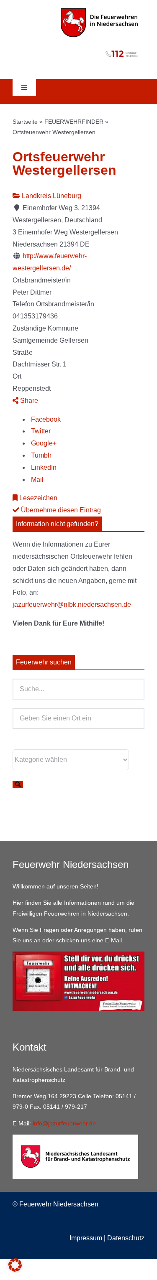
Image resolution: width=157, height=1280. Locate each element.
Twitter (40, 431)
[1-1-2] (78, 48)
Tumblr (40, 455)
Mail (36, 479)
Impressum (85, 1238)
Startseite (25, 121)
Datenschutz (125, 1238)
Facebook (45, 419)
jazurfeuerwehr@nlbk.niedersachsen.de (72, 604)
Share (28, 400)
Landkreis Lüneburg (50, 195)
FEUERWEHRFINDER (73, 121)
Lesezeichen (37, 497)
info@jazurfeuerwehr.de (64, 1123)
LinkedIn (43, 467)
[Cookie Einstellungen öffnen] (15, 1269)
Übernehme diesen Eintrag (60, 510)
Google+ (43, 443)
